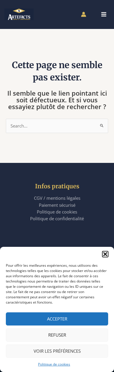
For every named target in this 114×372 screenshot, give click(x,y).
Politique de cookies (54, 364)
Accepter (57, 319)
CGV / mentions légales (57, 198)
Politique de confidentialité (57, 218)
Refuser (57, 335)
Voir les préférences (57, 351)
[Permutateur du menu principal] (104, 14)
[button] (105, 254)
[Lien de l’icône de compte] (83, 14)
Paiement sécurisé (57, 205)
